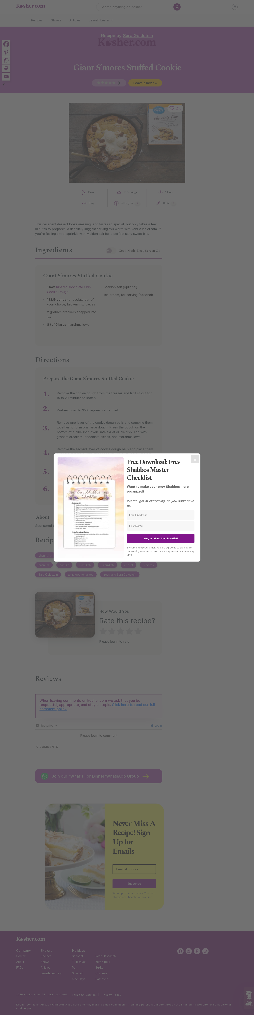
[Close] (195, 459)
